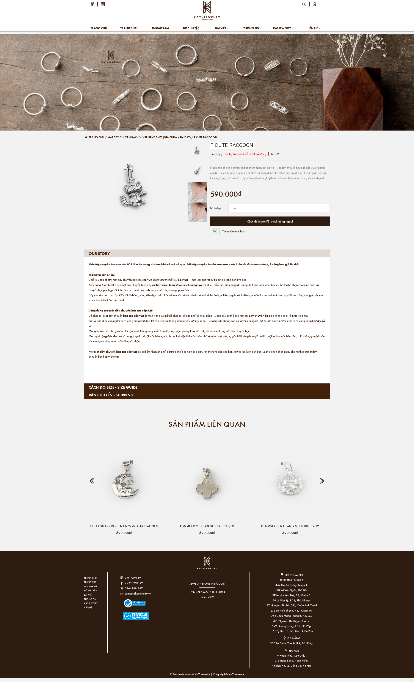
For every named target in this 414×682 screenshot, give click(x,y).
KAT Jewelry (282, 28)
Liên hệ (312, 28)
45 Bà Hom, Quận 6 (291, 579)
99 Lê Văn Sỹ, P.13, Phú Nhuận (291, 600)
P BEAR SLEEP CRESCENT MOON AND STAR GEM (124, 526)
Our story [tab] (99, 253)
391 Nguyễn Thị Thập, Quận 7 (291, 620)
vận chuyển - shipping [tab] (111, 395)
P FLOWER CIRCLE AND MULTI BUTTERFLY (290, 526)
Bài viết (221, 28)
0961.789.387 (134, 588)
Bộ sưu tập (191, 28)
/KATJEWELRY (134, 583)
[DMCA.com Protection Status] (129, 613)
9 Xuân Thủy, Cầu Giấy (291, 655)
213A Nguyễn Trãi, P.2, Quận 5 (291, 595)
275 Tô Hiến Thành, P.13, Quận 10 (291, 610)
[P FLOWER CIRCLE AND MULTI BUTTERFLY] (290, 482)
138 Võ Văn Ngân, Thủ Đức (291, 590)
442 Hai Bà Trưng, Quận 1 (291, 584)
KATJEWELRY (133, 578)
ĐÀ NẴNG (293, 638)
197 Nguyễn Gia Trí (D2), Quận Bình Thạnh (291, 605)
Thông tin (251, 28)
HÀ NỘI (294, 650)
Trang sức (128, 28)
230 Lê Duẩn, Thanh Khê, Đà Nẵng (291, 643)
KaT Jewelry (236, 674)
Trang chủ (99, 28)
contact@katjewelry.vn (138, 593)
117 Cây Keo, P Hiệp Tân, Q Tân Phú (291, 631)
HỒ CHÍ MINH (294, 575)
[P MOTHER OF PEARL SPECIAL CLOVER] (207, 482)
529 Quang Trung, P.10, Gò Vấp (291, 626)
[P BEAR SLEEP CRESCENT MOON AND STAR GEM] (124, 482)
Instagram (160, 28)
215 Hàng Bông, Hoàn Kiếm (291, 660)
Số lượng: (215, 208)
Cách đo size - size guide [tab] (113, 387)
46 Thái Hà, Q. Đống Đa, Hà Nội (291, 665)
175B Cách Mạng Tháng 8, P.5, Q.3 (291, 615)
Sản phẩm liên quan (206, 424)
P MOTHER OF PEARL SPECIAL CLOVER (207, 526)
